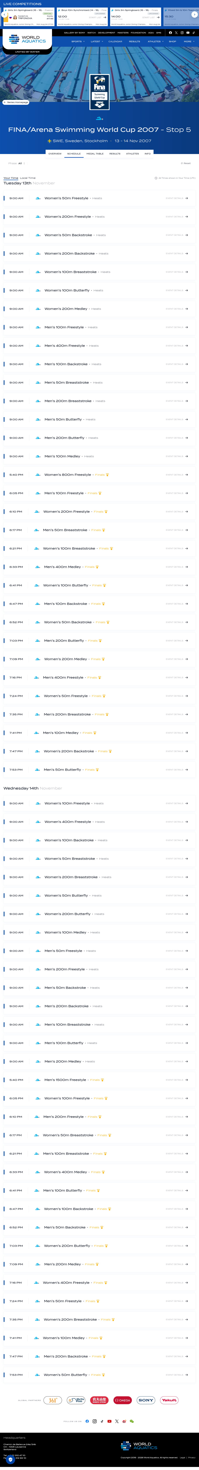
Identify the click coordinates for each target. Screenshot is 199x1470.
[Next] (194, 14)
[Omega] (122, 1400)
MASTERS (123, 33)
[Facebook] (87, 1421)
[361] (53, 1400)
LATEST (95, 41)
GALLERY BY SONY (74, 33)
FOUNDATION (138, 33)
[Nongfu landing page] (99, 1400)
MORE (187, 41)
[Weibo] (124, 1421)
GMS (158, 33)
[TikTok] (102, 1421)
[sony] (146, 1400)
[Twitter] (117, 1421)
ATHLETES (154, 41)
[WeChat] (131, 1421)
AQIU (151, 33)
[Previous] (4, 14)
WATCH (91, 33)
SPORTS (77, 41)
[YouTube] (109, 1421)
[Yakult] (169, 1400)
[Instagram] (94, 1421)
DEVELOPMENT (106, 33)
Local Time (28, 178)
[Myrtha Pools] (76, 1400)
